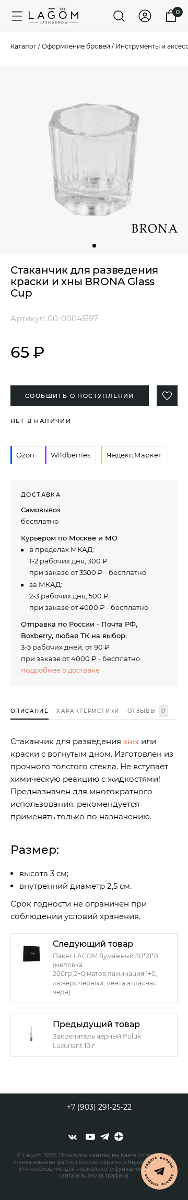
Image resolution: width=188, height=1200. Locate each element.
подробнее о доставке (60, 670)
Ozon (25, 455)
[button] (94, 246)
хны (131, 741)
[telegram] (104, 1137)
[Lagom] (53, 15)
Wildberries (70, 455)
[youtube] (90, 1137)
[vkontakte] (72, 1137)
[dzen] (118, 1137)
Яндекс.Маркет (134, 455)
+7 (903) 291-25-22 (99, 1107)
